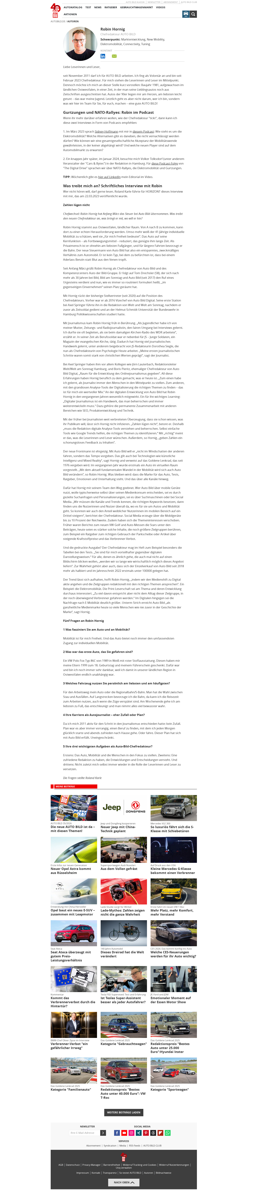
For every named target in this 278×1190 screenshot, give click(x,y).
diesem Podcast (143, 131)
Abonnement (170, 2)
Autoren (73, 21)
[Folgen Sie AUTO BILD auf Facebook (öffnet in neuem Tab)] (117, 1133)
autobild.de (58, 21)
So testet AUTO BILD (130, 1172)
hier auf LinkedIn (109, 177)
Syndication (110, 1145)
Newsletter (154, 2)
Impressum (82, 1172)
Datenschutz (73, 1165)
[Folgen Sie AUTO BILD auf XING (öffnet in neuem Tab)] (139, 1133)
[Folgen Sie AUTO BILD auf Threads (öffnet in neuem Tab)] (153, 1133)
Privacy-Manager (91, 1165)
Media (122, 1145)
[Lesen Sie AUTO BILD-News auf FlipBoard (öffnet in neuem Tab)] (160, 1133)
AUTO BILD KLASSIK (135, 2)
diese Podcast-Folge (164, 163)
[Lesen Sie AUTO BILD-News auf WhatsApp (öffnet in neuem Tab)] (168, 1133)
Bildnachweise (163, 1172)
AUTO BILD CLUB (189, 2)
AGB (60, 1165)
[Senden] (103, 1133)
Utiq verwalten (124, 1167)
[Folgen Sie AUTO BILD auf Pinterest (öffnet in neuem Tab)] (146, 1133)
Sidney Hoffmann (106, 131)
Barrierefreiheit (111, 1165)
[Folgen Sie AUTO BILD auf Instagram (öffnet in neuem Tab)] (131, 1133)
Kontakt (96, 1172)
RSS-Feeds (134, 1145)
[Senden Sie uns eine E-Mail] (117, 56)
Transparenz (110, 1172)
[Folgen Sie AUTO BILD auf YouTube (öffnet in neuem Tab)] (124, 1133)
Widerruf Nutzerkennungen (174, 1165)
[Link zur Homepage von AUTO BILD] (56, 10)
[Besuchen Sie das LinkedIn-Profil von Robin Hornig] (106, 56)
